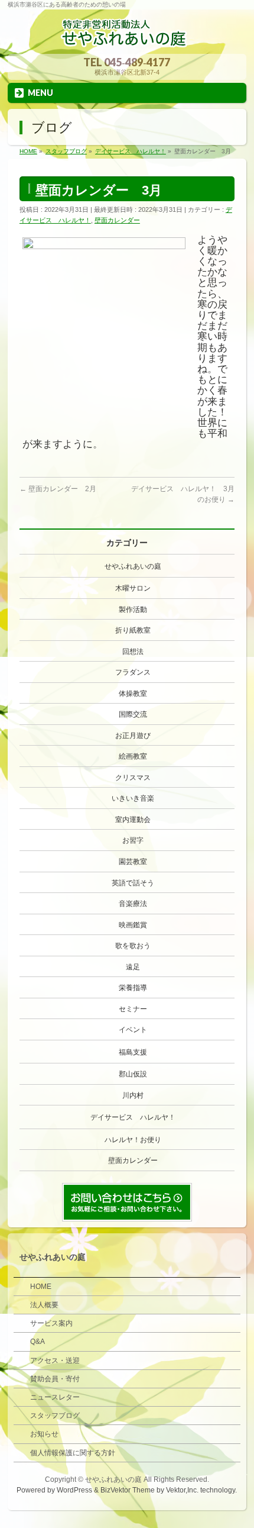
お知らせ (44, 1434)
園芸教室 (133, 862)
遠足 (133, 967)
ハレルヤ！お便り (133, 1140)
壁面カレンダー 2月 (57, 489)
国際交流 (133, 714)
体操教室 (133, 693)
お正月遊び (133, 735)
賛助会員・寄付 (55, 1379)
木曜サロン (133, 588)
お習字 (133, 840)
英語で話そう (133, 883)
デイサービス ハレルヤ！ (132, 1117)
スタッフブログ (55, 1415)
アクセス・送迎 (55, 1360)
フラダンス (133, 672)
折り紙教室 (133, 630)
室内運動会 (133, 819)
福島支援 (133, 1052)
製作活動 (133, 609)
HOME (40, 1286)
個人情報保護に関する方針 (72, 1453)
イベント (133, 1030)
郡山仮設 (133, 1074)
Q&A (37, 1341)
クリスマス (133, 777)
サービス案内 (51, 1323)
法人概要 (44, 1305)
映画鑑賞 (133, 925)
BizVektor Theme (127, 1490)
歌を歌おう (133, 946)
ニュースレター (55, 1397)
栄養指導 (133, 988)
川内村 (133, 1095)
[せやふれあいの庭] (126, 41)
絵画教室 (133, 756)
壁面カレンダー (117, 220)
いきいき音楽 (133, 798)
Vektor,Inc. (182, 1490)
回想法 (133, 651)
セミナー (133, 1009)
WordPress (74, 1490)
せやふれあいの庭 (133, 566)
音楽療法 (133, 904)
